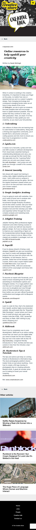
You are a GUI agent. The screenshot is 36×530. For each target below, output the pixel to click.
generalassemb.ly (9, 189)
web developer (10, 162)
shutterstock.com (9, 375)
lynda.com (6, 166)
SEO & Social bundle (12, 239)
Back (5, 39)
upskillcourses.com (9, 323)
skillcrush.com (8, 347)
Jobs (18, 509)
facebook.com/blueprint (11, 298)
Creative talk (18, 515)
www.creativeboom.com (14, 380)
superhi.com (7, 270)
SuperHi (12, 251)
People (18, 512)
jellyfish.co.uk (7, 241)
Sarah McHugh (15, 63)
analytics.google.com (10, 215)
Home (18, 506)
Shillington (8, 107)
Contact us (18, 518)
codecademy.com (9, 140)
